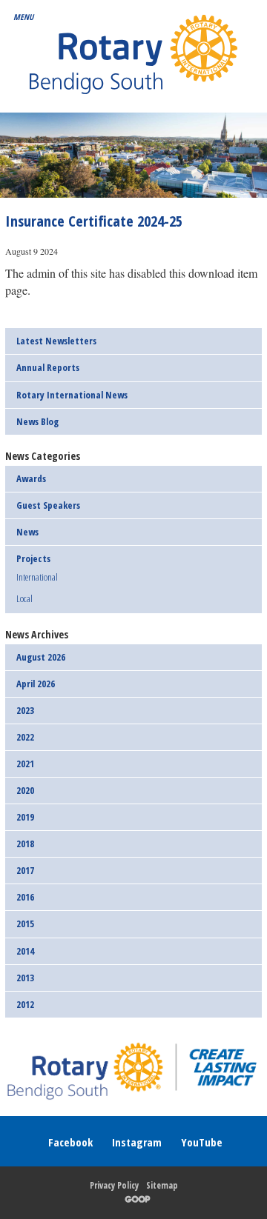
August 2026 (40, 657)
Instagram (137, 1142)
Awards (31, 478)
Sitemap (162, 1185)
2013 (25, 977)
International (37, 578)
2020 (25, 790)
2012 (25, 1004)
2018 (25, 843)
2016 (25, 897)
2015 (25, 923)
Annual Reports (47, 367)
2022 (25, 737)
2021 (25, 763)
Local (24, 598)
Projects (33, 558)
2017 (25, 870)
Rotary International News (72, 394)
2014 (25, 951)
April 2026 (35, 683)
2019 (25, 817)
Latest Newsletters (56, 340)
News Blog (37, 421)
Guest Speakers (48, 505)
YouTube (201, 1142)
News (27, 531)
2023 (25, 710)
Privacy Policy (114, 1185)
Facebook (70, 1142)
